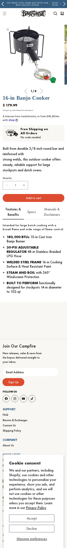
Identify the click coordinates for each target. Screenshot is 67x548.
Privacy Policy (36, 507)
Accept (32, 518)
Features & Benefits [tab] (13, 212)
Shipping (7, 110)
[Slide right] (41, 91)
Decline (31, 528)
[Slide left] (26, 91)
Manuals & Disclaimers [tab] (52, 212)
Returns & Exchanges (15, 420)
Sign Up (13, 382)
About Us (8, 445)
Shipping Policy (12, 430)
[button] (55, 13)
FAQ (5, 415)
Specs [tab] (31, 211)
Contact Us (9, 425)
